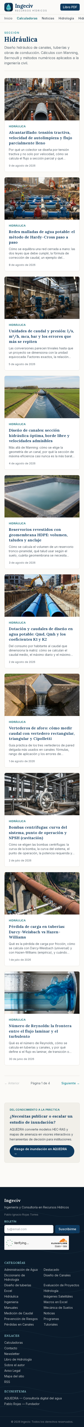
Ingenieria (11, 1302)
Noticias (48, 18)
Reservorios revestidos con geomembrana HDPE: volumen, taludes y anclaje (38, 535)
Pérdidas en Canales (19, 1324)
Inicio (8, 18)
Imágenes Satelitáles (58, 1296)
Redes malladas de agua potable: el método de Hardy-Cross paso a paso (42, 237)
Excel (8, 1291)
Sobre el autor (14, 1365)
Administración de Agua (21, 1269)
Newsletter (12, 1354)
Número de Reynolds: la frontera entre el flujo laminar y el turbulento (40, 1031)
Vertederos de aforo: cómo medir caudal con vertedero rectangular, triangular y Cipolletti (42, 733)
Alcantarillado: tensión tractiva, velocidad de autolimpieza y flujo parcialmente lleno (40, 138)
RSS (7, 1382)
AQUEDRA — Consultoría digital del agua (33, 1398)
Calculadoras (27, 18)
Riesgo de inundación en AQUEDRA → (40, 1151)
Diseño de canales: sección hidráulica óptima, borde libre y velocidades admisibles (39, 435)
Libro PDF (70, 7)
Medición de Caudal (18, 1313)
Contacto (10, 1348)
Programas (51, 1319)
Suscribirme (67, 1229)
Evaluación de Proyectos (61, 1285)
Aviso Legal (12, 1370)
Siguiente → (70, 1083)
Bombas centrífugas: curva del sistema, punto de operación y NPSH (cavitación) (38, 832)
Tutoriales (51, 1324)
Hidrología (66, 18)
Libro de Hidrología (18, 1359)
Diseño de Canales (57, 1275)
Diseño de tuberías (17, 1285)
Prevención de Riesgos (21, 1319)
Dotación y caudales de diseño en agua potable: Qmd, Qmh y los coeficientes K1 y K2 (41, 634)
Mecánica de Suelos (58, 1307)
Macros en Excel (55, 1302)
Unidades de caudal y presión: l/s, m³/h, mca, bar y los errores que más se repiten (41, 336)
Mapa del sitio (14, 1376)
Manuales (11, 1307)
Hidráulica (17, 126)
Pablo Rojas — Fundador (22, 1404)
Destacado (51, 1269)
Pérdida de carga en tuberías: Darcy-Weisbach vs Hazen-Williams (37, 932)
